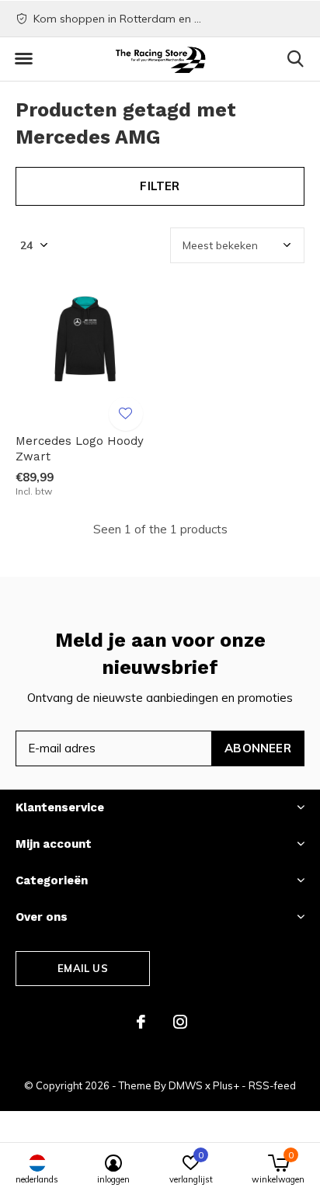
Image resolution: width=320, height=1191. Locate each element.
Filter (159, 186)
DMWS (186, 1085)
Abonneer (257, 748)
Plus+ (226, 1085)
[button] (23, 59)
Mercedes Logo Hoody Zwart (80, 449)
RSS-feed (272, 1085)
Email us (82, 968)
